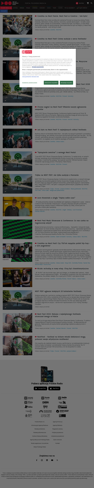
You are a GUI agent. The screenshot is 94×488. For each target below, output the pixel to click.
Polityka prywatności (38, 67)
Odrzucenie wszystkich (51, 82)
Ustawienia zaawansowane (29, 82)
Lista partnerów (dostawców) (30, 76)
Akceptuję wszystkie (66, 82)
